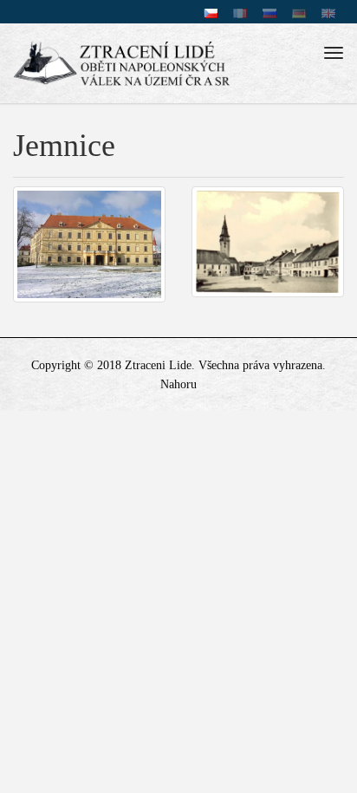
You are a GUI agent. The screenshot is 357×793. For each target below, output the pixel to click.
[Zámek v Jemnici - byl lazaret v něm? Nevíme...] (89, 244)
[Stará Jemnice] (267, 241)
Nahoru (178, 384)
